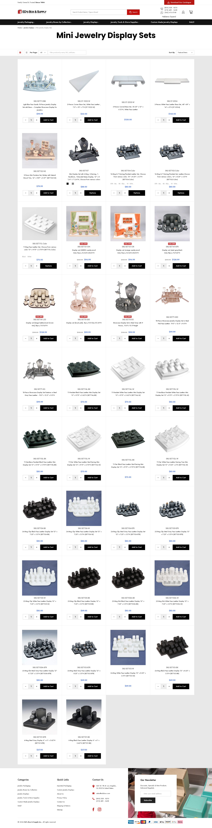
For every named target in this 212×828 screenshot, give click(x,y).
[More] (34, 22)
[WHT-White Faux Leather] (70, 183)
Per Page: (33, 52)
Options (92, 193)
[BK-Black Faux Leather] (67, 183)
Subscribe (148, 800)
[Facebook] (93, 809)
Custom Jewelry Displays (65, 790)
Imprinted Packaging (64, 786)
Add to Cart (48, 120)
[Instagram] (99, 809)
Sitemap (60, 810)
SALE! (191, 22)
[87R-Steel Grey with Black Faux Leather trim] (73, 183)
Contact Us (61, 802)
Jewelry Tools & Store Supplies (124, 22)
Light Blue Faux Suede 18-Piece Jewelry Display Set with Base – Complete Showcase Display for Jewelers (40, 107)
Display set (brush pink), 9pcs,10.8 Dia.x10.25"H (83, 323)
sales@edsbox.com (103, 793)
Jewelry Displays (91, 22)
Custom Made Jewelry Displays (164, 22)
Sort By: (172, 52)
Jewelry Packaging (25, 22)
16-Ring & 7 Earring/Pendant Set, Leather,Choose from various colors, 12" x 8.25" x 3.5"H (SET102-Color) (172, 177)
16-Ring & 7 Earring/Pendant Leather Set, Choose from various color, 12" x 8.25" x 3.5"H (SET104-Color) (128, 177)
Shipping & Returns (63, 806)
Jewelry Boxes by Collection (58, 22)
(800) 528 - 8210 (102, 798)
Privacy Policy (62, 798)
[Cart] (191, 12)
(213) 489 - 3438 (102, 801)
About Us (60, 794)
